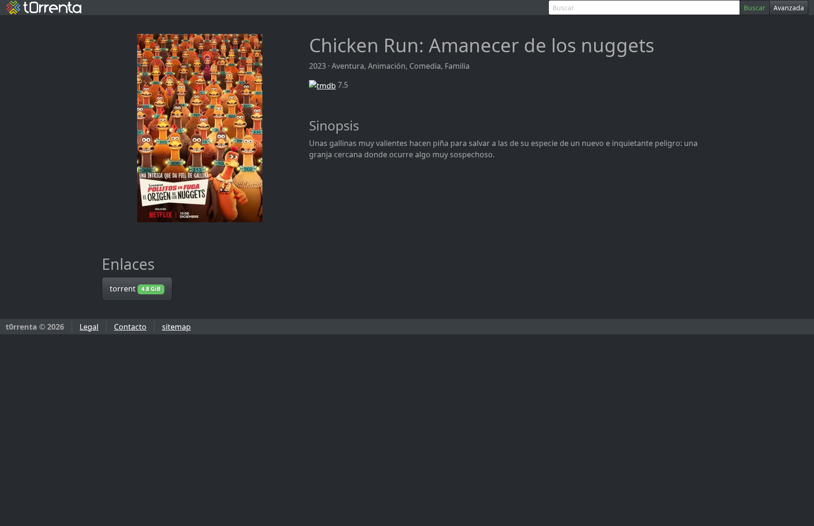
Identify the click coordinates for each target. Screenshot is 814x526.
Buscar (754, 7)
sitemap (176, 327)
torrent (135, 288)
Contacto (130, 327)
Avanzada (788, 7)
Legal (89, 327)
